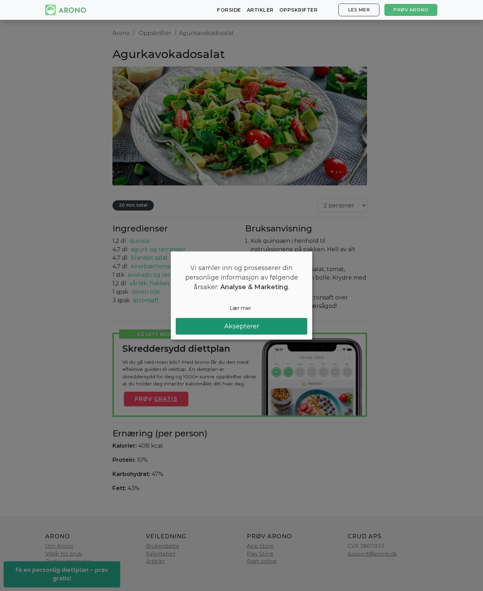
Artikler (260, 10)
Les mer (359, 9)
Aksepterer (241, 326)
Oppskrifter (298, 10)
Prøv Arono (410, 9)
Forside (229, 10)
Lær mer (240, 308)
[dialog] (241, 296)
